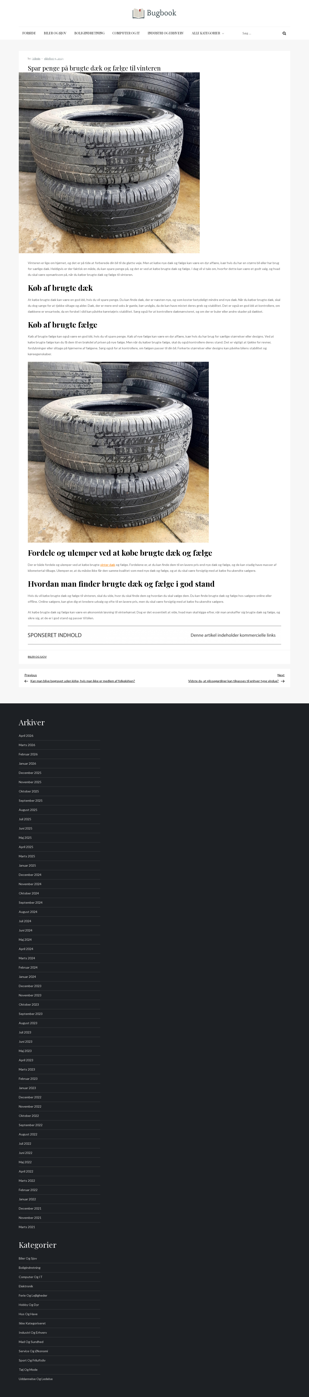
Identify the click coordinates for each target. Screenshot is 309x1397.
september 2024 (31, 902)
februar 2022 (28, 1190)
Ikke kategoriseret (32, 1323)
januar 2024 (27, 977)
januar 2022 (27, 1199)
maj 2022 (25, 1162)
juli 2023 (25, 1032)
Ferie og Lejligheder (33, 1295)
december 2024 (30, 875)
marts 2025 (27, 856)
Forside (29, 33)
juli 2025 (25, 819)
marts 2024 (27, 958)
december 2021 (30, 1208)
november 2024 (30, 884)
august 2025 (28, 810)
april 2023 (26, 1060)
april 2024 (26, 949)
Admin (36, 58)
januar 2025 (27, 865)
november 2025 (30, 782)
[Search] (284, 33)
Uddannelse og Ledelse (36, 1379)
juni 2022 (25, 1153)
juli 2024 (25, 921)
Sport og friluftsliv (32, 1360)
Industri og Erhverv (166, 33)
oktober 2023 (29, 1004)
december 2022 (30, 1097)
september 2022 (31, 1125)
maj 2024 (25, 939)
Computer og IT (126, 33)
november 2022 (30, 1106)
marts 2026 (27, 745)
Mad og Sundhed (31, 1342)
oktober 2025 (29, 791)
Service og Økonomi (33, 1351)
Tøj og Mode (28, 1369)
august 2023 (28, 1023)
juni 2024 (25, 930)
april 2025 (26, 847)
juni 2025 (25, 828)
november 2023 (30, 995)
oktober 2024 (29, 893)
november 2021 (30, 1218)
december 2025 (30, 773)
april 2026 (26, 736)
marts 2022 (27, 1180)
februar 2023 (28, 1078)
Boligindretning (89, 33)
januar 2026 (27, 763)
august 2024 (28, 912)
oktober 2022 (29, 1116)
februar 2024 (28, 967)
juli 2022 (25, 1143)
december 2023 (30, 986)
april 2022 (26, 1171)
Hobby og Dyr (29, 1305)
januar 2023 (27, 1088)
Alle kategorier (206, 33)
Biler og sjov (55, 33)
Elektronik (26, 1286)
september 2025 (31, 800)
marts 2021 (27, 1227)
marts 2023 (27, 1069)
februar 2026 (28, 754)
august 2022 (28, 1134)
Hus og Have (28, 1314)
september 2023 (31, 1014)
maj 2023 (25, 1051)
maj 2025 (25, 837)
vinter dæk (107, 565)
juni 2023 (25, 1041)
